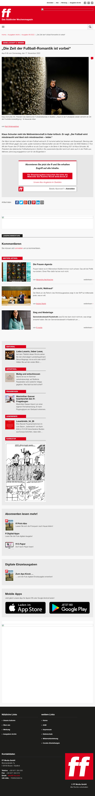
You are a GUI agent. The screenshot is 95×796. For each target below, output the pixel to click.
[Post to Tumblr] (29, 202)
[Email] (42, 202)
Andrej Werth (41, 304)
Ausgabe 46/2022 (28, 35)
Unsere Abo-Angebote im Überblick (47, 182)
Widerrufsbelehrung (50, 739)
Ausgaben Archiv (75, 3)
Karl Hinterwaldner (12, 126)
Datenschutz (47, 734)
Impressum (47, 730)
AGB (44, 725)
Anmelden (50, 3)
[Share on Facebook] (17, 202)
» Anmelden (70, 189)
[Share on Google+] (25, 202)
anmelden (19, 248)
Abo (57, 3)
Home (4, 35)
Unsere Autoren (9, 720)
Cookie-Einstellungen (51, 743)
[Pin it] (34, 202)
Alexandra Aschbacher (44, 280)
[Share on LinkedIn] (38, 202)
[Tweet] (21, 202)
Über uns (6, 725)
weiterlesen (88, 280)
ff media (39, 327)
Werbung (64, 3)
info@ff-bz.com (14, 776)
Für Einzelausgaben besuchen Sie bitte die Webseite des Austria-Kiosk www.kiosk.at (47, 176)
